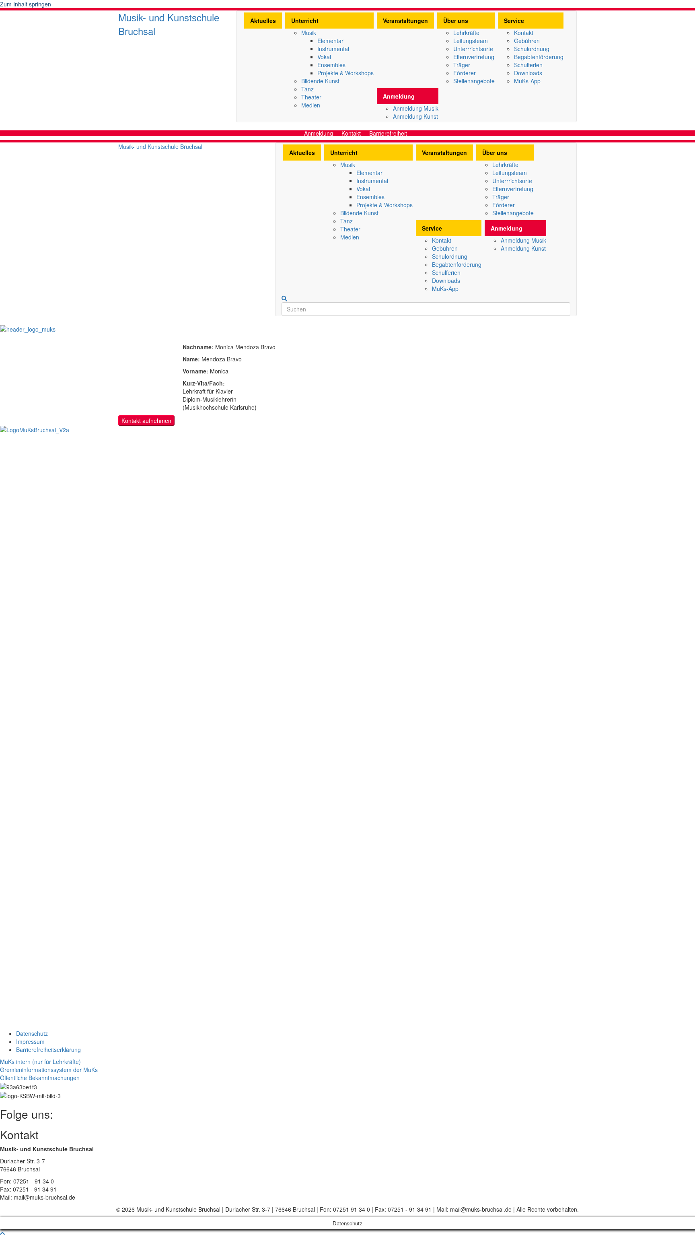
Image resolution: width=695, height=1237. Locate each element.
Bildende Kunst (320, 81)
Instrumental (333, 49)
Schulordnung (531, 49)
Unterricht (305, 20)
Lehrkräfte (466, 33)
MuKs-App (527, 81)
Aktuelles (263, 20)
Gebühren (527, 41)
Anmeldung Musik (415, 108)
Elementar (330, 41)
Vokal (324, 57)
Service (514, 20)
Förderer (464, 73)
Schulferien (528, 65)
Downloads (528, 73)
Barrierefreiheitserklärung (48, 1049)
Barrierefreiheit (388, 133)
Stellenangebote (474, 81)
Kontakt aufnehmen (146, 420)
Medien (310, 105)
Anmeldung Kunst (415, 116)
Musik (308, 33)
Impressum (30, 1041)
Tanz (307, 89)
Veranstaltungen (405, 20)
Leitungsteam (470, 41)
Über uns (455, 20)
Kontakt (523, 33)
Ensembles (331, 65)
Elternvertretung (473, 57)
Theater (311, 97)
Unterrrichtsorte (473, 49)
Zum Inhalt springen (25, 4)
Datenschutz (32, 1033)
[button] (40, 1062)
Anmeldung (399, 96)
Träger (461, 65)
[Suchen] (284, 298)
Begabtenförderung (538, 57)
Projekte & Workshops (345, 73)
